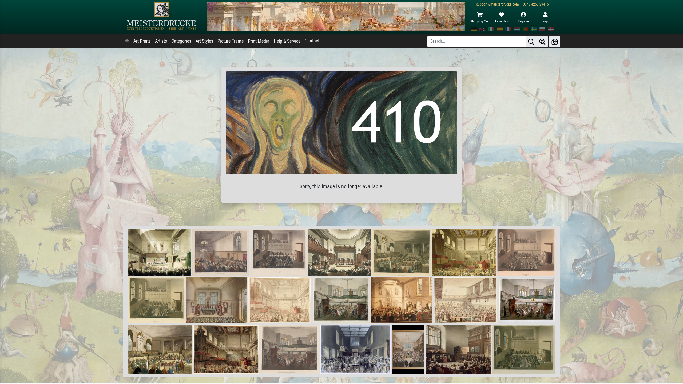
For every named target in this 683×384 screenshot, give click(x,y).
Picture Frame (230, 41)
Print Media (258, 41)
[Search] (531, 41)
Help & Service (287, 41)
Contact (312, 40)
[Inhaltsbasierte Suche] (542, 41)
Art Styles (204, 41)
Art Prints (142, 41)
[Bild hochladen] (554, 41)
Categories (181, 41)
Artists (161, 41)
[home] (127, 41)
